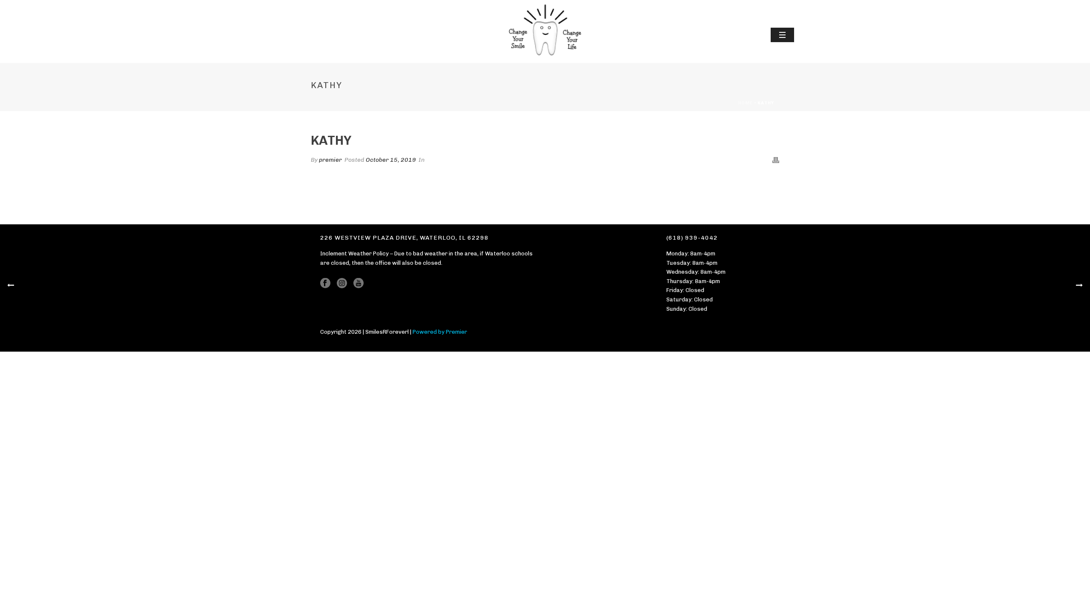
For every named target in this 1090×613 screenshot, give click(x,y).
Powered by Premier (440, 332)
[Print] (775, 160)
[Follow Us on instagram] (342, 283)
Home (745, 103)
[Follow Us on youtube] (358, 283)
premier (330, 159)
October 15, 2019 (391, 159)
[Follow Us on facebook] (325, 283)
